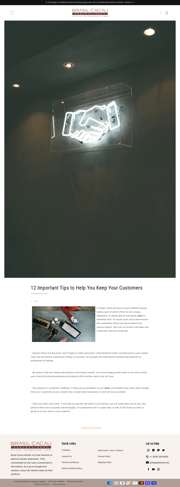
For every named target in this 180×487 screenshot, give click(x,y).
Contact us (67, 456)
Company (66, 450)
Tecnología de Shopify (37, 482)
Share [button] (36, 301)
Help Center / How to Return (110, 450)
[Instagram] (158, 469)
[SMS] (158, 450)
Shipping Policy (104, 462)
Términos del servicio (42, 484)
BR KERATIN (24, 482)
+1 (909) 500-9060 (159, 456)
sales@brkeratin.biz (159, 462)
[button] (12, 13)
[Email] (163, 450)
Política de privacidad (75, 481)
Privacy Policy (104, 456)
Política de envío (59, 484)
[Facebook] (148, 469)
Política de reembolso (56, 481)
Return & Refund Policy (72, 468)
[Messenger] (153, 450)
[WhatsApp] (148, 450)
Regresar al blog (92, 428)
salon (140, 316)
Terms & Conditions (70, 462)
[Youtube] (153, 469)
